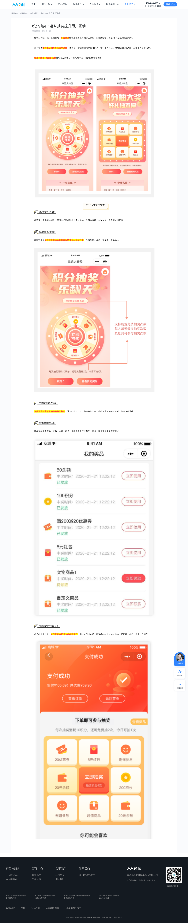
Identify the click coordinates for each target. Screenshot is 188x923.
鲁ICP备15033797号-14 (114, 917)
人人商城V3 (11, 879)
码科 (23, 908)
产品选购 (62, 4)
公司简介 (59, 875)
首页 (33, 4)
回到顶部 (179, 688)
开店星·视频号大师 (73, 908)
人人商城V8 (11, 875)
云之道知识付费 (52, 908)
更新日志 (36, 879)
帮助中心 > (16, 13)
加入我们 (59, 879)
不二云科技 (35, 908)
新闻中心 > (26, 13)
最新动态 (36, 875)
